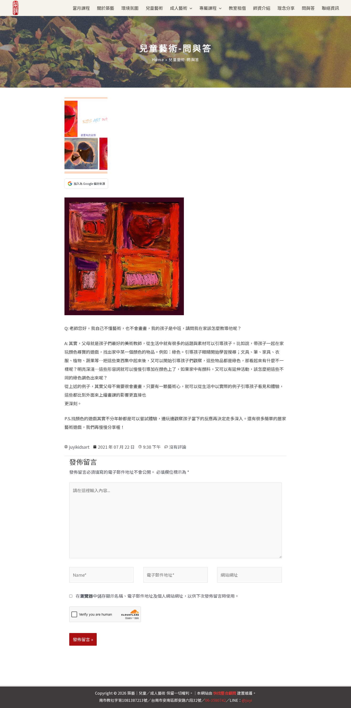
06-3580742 (215, 700)
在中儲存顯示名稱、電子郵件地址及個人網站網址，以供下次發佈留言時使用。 (157, 596)
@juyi (247, 700)
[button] (189, 8)
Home (158, 59)
